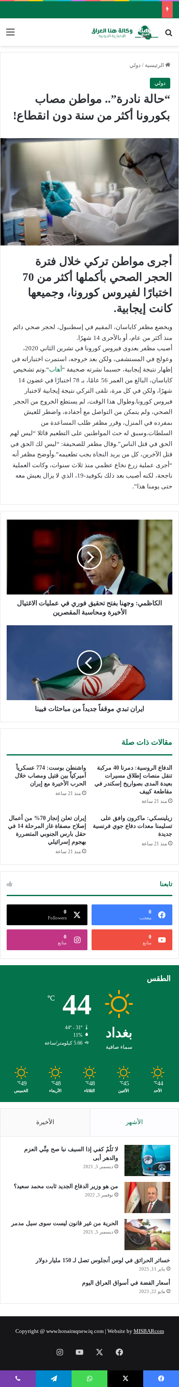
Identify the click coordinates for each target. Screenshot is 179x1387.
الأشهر (134, 1122)
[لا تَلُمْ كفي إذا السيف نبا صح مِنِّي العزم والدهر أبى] (147, 1160)
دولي (135, 65)
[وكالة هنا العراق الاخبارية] (125, 32)
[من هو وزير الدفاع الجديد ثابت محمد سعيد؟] (147, 1197)
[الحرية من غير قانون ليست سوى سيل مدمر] (147, 1234)
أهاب (55, 369)
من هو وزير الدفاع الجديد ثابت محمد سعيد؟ (66, 1186)
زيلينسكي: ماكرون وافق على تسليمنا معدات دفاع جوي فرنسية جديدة (132, 826)
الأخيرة (45, 1122)
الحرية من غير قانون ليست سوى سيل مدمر (64, 1223)
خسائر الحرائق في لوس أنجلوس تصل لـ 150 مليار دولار (103, 1260)
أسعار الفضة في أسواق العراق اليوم (126, 1283)
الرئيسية (155, 65)
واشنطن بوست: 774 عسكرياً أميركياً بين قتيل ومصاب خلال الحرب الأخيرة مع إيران (50, 776)
